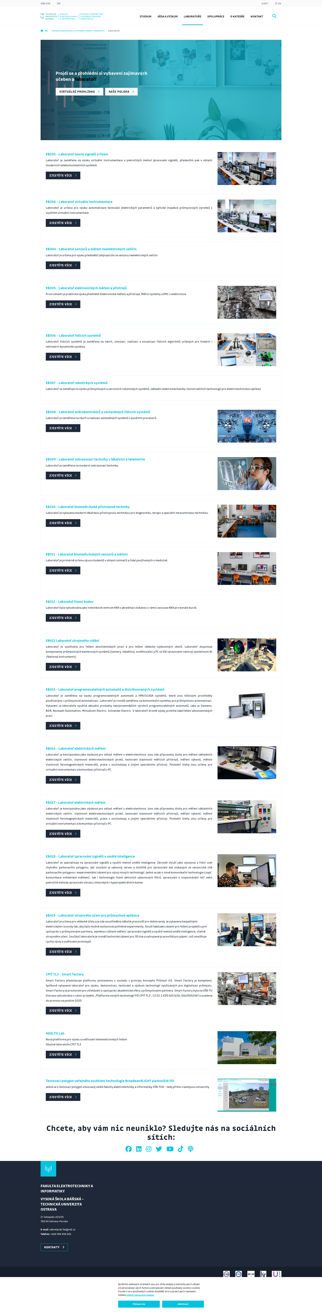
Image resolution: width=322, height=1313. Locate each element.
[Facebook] (129, 1149)
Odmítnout (183, 1304)
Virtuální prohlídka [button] (77, 91)
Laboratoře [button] (192, 16)
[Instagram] (149, 1149)
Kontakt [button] (257, 16)
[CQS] (226, 1274)
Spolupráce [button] (215, 16)
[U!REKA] (276, 1274)
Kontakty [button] (52, 1247)
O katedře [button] (237, 16)
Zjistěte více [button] (60, 175)
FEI (59, 3)
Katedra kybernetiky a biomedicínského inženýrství (78, 30)
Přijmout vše (139, 1304)
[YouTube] (171, 1149)
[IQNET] (238, 1274)
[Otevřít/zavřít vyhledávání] (274, 16)
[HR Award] (263, 1274)
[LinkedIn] (139, 1149)
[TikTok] (181, 1149)
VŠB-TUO (45, 3)
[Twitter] (159, 1149)
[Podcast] (190, 1149)
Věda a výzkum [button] (167, 16)
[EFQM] (251, 1274)
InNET (265, 3)
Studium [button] (145, 16)
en (279, 3)
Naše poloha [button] (119, 91)
